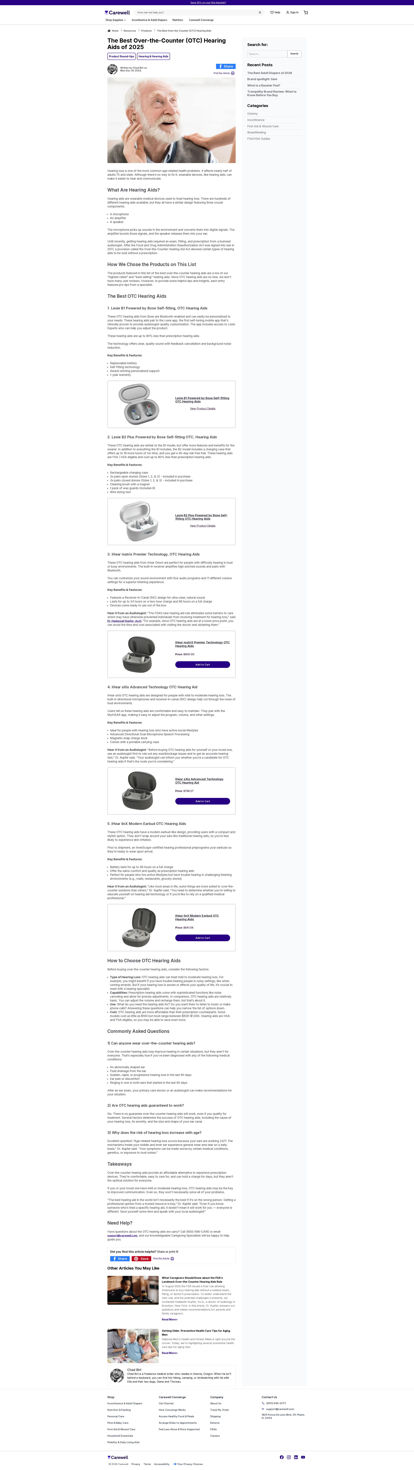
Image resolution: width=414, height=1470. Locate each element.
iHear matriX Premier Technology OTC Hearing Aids (202, 644)
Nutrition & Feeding (119, 1409)
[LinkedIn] (296, 1457)
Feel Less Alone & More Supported (179, 1429)
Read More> (170, 1319)
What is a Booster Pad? (263, 85)
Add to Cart (203, 664)
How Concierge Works (172, 1409)
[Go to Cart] (306, 12)
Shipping (215, 1416)
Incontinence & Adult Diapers (149, 20)
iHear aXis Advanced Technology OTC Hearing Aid (199, 780)
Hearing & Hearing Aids (153, 56)
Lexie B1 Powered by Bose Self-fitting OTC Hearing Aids (202, 399)
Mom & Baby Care (117, 1422)
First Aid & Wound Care (263, 126)
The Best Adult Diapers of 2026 (269, 73)
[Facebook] (281, 1457)
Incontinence (255, 120)
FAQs (213, 1429)
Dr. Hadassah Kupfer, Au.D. (124, 621)
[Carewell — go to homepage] (117, 12)
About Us (215, 1403)
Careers (215, 1435)
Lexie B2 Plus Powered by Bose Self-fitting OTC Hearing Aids (201, 517)
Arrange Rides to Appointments (178, 1422)
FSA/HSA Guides (258, 138)
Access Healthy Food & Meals (176, 1416)
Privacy (135, 1464)
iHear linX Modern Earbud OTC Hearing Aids (197, 917)
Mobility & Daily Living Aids (123, 1442)
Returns (215, 1422)
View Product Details (202, 408)
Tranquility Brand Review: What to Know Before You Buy (271, 93)
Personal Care (115, 1416)
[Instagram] (288, 1457)
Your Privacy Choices (190, 1464)
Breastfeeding (256, 132)
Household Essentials (120, 1435)
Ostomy (252, 113)
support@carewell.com (280, 1409)
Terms (147, 1464)
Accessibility (161, 1464)
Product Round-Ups (121, 56)
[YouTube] (303, 1457)
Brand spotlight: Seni (262, 79)
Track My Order (219, 1409)
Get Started (166, 1403)
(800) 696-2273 (276, 1403)
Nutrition (178, 20)
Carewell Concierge (201, 20)
